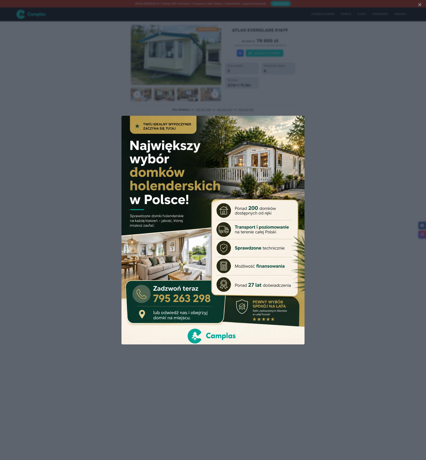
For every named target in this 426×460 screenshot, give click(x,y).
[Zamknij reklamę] (419, 4)
